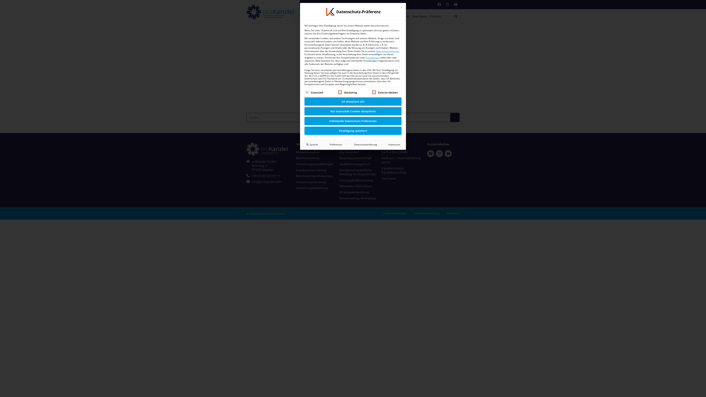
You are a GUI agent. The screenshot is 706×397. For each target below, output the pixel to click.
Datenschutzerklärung (387, 51)
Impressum (394, 144)
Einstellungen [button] (373, 57)
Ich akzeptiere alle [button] (353, 101)
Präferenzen (336, 144)
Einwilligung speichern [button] (353, 131)
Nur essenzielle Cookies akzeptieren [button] (353, 111)
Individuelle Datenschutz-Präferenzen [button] (353, 121)
